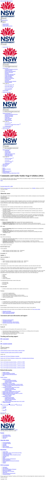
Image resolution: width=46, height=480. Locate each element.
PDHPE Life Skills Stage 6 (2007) (9, 394)
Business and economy (9, 115)
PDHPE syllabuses (3, 377)
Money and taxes (8, 119)
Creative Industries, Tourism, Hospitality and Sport (12, 454)
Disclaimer (5, 445)
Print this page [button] (12, 404)
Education (4, 456)
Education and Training (7, 311)
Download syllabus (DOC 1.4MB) (6, 186)
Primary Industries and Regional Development (11, 460)
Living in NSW (6, 68)
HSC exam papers (4, 338)
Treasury (4, 462)
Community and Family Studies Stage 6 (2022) (11, 387)
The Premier (5, 467)
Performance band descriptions (10, 389)
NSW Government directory (8, 447)
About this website (4, 440)
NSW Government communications (9, 473)
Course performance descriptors (10, 380)
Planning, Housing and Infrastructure (9, 458)
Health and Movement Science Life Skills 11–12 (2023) (12, 393)
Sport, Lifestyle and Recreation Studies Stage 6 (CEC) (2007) (14, 401)
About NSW (7, 150)
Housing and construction (9, 78)
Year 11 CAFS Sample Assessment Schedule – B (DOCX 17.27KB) (12, 363)
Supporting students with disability (11, 381)
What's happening (6, 149)
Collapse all (7, 347)
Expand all (2, 347)
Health (4, 457)
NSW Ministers (5, 468)
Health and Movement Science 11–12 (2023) (11, 392)
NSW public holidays (9, 154)
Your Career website (36, 309)
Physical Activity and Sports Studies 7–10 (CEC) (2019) (13, 384)
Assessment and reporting (9, 388)
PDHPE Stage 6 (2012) (7, 396)
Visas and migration (8, 82)
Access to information (6, 442)
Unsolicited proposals (6, 474)
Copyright (4, 444)
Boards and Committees (7, 470)
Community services (8, 70)
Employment (7, 117)
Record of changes (8, 382)
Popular (2, 432)
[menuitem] (6, 23)
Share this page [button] (18, 404)
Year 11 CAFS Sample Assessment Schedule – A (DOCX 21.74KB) (12, 361)
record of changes (7, 188)
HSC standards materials (6, 343)
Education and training (9, 72)
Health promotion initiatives (10, 398)
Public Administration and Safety (8, 313)
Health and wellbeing (9, 77)
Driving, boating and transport (10, 71)
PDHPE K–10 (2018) (6, 379)
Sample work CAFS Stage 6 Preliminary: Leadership (9, 356)
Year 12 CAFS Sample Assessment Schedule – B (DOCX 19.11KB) (12, 367)
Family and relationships (9, 75)
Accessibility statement (7, 443)
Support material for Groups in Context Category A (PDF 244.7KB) (12, 350)
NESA (16, 429)
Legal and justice (8, 79)
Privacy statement (6, 446)
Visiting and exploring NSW (10, 153)
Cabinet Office (5, 451)
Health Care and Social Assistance (9, 312)
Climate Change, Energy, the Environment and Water (12, 452)
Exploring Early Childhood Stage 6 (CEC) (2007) (11, 391)
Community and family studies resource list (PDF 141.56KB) (11, 352)
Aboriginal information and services (11, 69)
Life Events (7, 80)
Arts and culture (8, 151)
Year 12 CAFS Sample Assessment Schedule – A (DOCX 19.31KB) (12, 365)
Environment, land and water (10, 74)
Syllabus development (6, 402)
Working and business (7, 113)
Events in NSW (7, 152)
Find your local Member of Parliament (9, 469)
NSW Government (4, 465)
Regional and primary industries (10, 81)
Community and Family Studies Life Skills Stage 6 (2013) (13, 385)
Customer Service (6, 455)
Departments (3, 449)
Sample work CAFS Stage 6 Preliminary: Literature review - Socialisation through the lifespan (17, 358)
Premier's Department (6, 459)
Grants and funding (8, 76)
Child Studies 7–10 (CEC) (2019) (9, 383)
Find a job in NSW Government (8, 471)
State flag (4, 438)
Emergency (7, 73)
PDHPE (34, 188)
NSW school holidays (9, 155)
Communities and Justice (7, 453)
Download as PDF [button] (4, 404)
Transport (4, 461)
